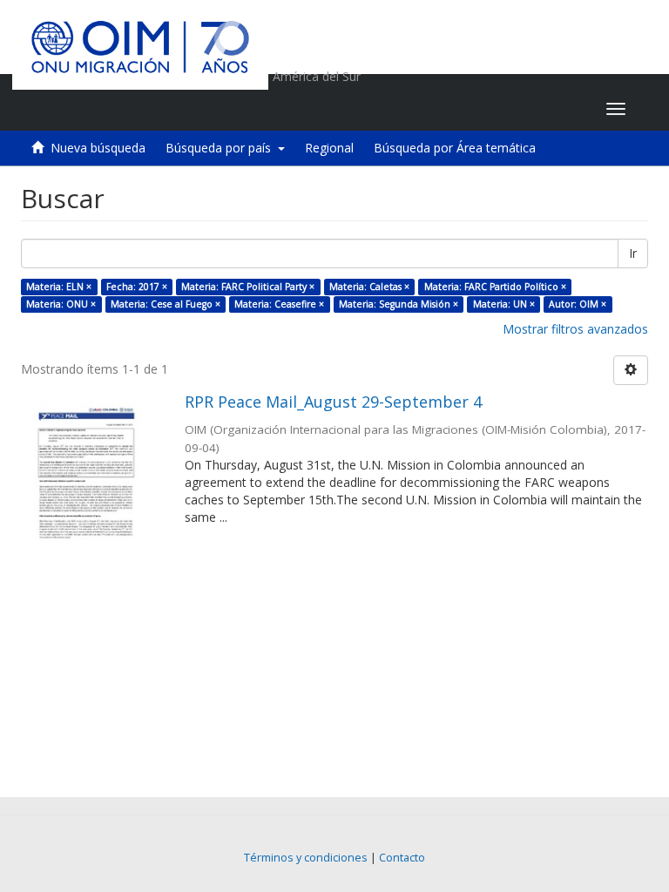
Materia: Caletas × (369, 286)
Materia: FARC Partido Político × (495, 286)
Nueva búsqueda (98, 147)
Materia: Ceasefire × (279, 304)
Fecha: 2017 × (136, 286)
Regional (329, 147)
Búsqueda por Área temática (455, 147)
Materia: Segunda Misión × (398, 304)
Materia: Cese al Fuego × (165, 304)
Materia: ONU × (61, 304)
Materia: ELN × (58, 286)
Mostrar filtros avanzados (575, 329)
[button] (484, 109)
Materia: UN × (504, 304)
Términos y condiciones (306, 857)
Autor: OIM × (577, 304)
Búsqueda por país (222, 147)
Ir (633, 253)
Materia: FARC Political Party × (247, 286)
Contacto (402, 857)
